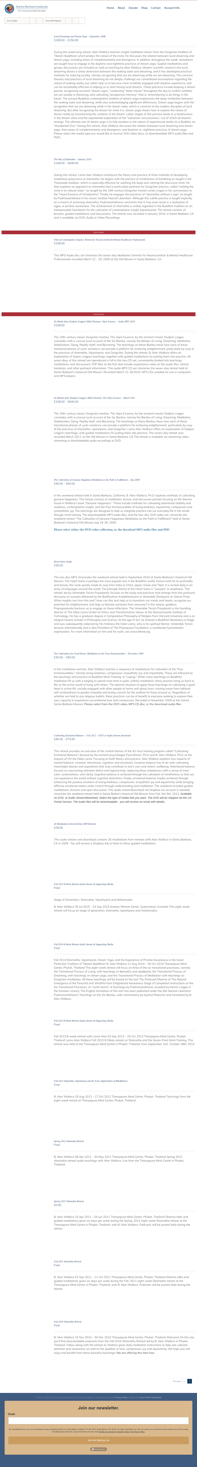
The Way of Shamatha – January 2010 (72, 159)
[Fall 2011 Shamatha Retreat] (24, 1262)
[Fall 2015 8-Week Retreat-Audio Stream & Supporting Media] (24, 884)
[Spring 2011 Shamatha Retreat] (24, 1201)
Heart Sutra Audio (63, 561)
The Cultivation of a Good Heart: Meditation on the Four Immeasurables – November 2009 (98, 653)
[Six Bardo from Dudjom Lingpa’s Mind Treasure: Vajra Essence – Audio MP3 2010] (24, 322)
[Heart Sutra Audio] (24, 562)
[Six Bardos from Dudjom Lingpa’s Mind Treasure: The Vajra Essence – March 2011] (24, 398)
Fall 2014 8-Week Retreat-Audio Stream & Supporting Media (83, 944)
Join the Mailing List (98, 1440)
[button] (191, 7)
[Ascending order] (39, 21)
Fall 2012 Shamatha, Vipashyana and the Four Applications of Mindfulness (90, 1081)
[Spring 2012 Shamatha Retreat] (24, 1141)
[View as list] (82, 21)
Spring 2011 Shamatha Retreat (69, 1201)
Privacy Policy (121, 1397)
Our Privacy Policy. (138, 1431)
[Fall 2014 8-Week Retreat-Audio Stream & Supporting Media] (24, 945)
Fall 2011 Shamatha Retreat (67, 1261)
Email (11, 1414)
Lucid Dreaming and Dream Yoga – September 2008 (79, 36)
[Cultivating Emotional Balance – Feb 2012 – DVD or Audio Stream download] (24, 736)
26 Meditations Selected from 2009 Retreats (75, 824)
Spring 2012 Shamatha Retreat (69, 1141)
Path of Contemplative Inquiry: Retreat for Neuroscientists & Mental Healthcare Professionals (99, 239)
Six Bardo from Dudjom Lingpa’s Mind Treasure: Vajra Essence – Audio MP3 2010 (94, 321)
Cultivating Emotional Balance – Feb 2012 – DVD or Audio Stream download (92, 735)
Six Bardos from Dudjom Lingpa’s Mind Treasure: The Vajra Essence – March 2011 (94, 398)
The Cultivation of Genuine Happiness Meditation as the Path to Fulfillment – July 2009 (97, 480)
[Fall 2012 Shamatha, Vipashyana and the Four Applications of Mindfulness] (24, 1081)
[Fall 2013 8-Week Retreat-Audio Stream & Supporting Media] (24, 1021)
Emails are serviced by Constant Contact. (114, 1431)
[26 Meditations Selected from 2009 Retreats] (24, 824)
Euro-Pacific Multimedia (150, 1397)
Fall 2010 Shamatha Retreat (67, 1321)
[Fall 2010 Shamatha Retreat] (24, 1322)
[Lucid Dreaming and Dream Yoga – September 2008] (24, 37)
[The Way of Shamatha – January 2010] (24, 160)
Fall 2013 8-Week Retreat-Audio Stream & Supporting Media (83, 1020)
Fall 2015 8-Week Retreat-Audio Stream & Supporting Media (83, 884)
